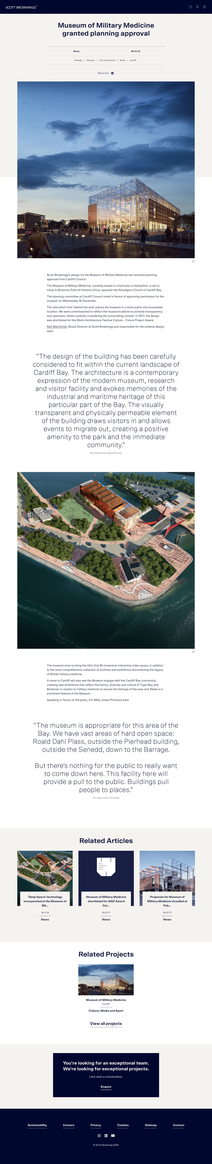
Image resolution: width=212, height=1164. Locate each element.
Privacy (96, 1125)
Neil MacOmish (57, 326)
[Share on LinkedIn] (112, 73)
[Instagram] (99, 1136)
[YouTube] (113, 1136)
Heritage (78, 60)
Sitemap (151, 1125)
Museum (91, 60)
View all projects (106, 1024)
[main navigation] (190, 7)
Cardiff (133, 60)
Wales (122, 60)
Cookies (123, 1125)
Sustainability (37, 1125)
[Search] (197, 7)
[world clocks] (204, 7)
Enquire (106, 1086)
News (76, 51)
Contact (178, 1125)
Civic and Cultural (107, 60)
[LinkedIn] (106, 1136)
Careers (68, 1125)
